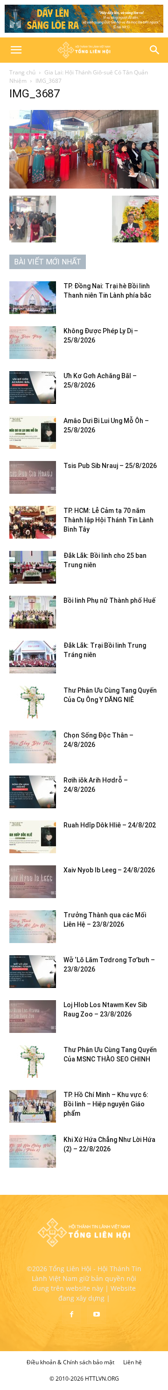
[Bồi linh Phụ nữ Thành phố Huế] (32, 612)
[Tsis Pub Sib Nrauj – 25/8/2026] (32, 477)
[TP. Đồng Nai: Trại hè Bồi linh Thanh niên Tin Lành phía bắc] (32, 297)
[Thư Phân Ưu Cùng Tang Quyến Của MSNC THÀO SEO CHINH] (32, 1061)
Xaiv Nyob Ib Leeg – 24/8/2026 (109, 870)
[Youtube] (96, 1314)
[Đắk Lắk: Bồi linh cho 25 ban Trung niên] (32, 567)
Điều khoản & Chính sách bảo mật (70, 1362)
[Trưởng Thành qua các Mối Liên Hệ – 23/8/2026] (32, 926)
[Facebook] (71, 1314)
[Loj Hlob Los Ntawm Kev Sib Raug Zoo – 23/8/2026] (32, 1016)
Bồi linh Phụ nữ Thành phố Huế (109, 600)
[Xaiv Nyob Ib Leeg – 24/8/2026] (32, 881)
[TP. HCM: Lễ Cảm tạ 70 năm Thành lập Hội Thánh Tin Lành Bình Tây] (32, 522)
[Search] (155, 50)
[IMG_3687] (84, 186)
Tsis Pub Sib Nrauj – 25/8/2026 (110, 465)
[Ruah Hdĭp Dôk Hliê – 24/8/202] (32, 836)
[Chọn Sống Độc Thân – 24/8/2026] (32, 747)
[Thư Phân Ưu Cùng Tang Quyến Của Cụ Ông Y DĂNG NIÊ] (32, 702)
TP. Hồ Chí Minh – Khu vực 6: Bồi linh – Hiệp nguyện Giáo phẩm (105, 1104)
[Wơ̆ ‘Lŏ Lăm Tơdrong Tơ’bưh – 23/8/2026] (32, 971)
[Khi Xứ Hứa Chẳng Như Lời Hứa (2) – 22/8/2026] (32, 1151)
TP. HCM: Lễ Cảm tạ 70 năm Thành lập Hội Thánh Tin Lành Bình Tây (108, 520)
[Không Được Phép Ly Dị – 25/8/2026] (32, 342)
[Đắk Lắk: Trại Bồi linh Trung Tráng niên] (32, 657)
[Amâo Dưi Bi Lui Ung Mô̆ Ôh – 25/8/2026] (32, 432)
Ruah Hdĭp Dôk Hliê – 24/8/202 (109, 825)
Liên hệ (132, 1362)
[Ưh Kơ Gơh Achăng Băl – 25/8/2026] (32, 387)
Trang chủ (22, 72)
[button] (16, 50)
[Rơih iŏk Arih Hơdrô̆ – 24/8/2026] (32, 791)
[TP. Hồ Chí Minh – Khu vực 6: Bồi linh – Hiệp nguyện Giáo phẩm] (32, 1106)
